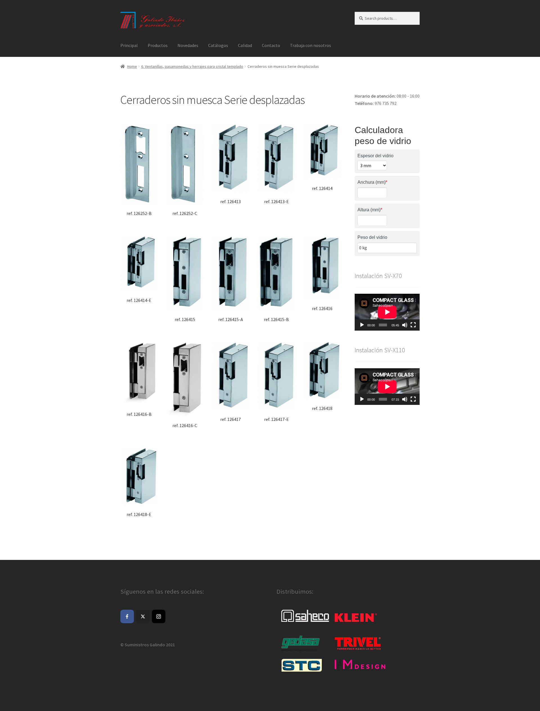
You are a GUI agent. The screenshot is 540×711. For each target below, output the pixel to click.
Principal (129, 45)
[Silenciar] (405, 325)
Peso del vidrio (372, 237)
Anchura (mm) (372, 182)
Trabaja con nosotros (310, 45)
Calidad (245, 45)
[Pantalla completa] (413, 325)
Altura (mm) (369, 209)
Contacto (271, 45)
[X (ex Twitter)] (143, 616)
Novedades (187, 45)
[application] (387, 312)
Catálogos (218, 45)
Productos (158, 45)
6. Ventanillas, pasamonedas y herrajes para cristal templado (192, 66)
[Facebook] (127, 616)
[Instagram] (158, 616)
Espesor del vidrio (375, 155)
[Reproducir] (362, 325)
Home (132, 66)
